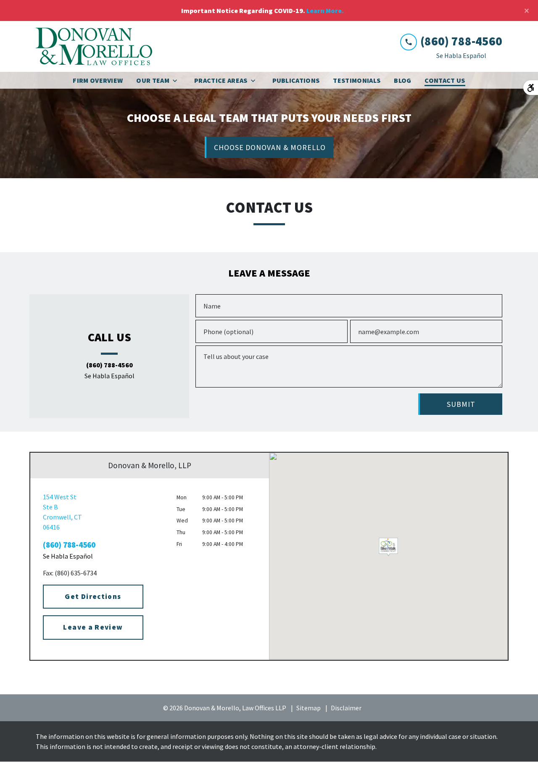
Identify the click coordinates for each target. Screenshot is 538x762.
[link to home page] (94, 46)
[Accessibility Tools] (530, 87)
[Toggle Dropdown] (177, 80)
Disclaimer (346, 708)
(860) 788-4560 (109, 365)
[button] (388, 545)
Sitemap (308, 708)
